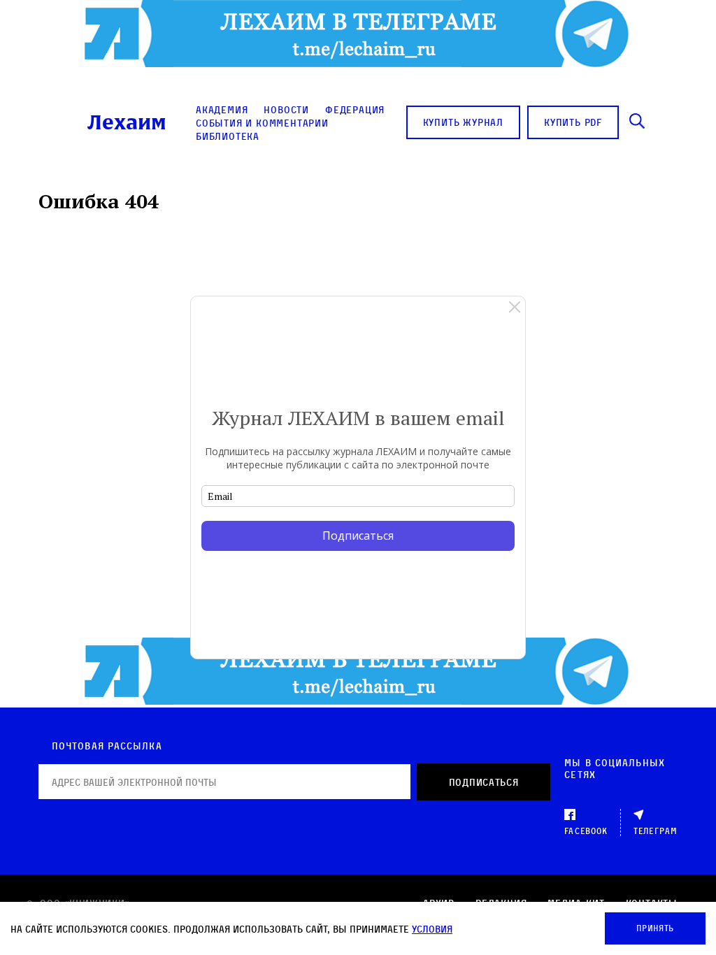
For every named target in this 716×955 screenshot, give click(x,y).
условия (432, 929)
